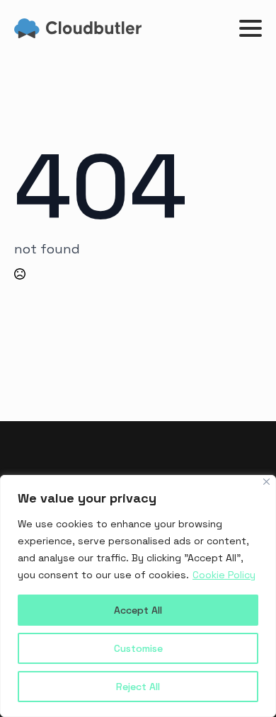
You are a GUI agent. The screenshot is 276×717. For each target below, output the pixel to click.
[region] (138, 596)
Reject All (138, 686)
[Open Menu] (250, 28)
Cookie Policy (223, 574)
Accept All (138, 610)
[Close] (266, 481)
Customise (138, 648)
